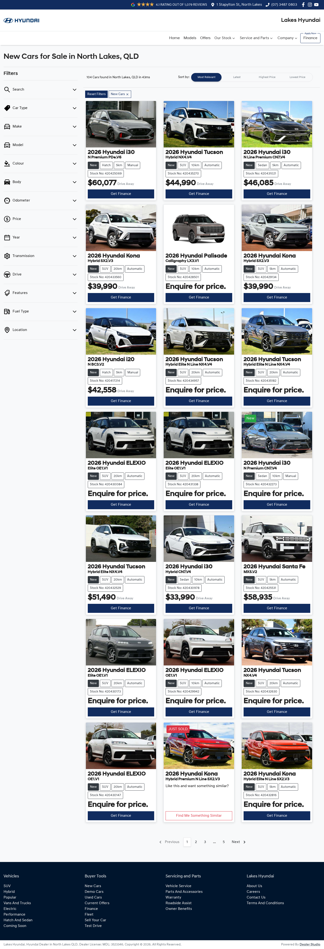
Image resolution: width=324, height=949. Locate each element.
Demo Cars (94, 892)
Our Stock (222, 38)
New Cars (93, 886)
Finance (310, 38)
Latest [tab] (237, 77)
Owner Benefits (179, 909)
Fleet (89, 915)
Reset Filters (96, 94)
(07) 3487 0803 (284, 5)
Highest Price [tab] (267, 77)
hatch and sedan (18, 920)
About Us (254, 886)
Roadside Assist (179, 903)
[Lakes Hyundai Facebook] (304, 4)
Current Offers (97, 903)
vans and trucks (17, 903)
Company (286, 38)
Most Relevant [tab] (206, 77)
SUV (7, 886)
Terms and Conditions (265, 903)
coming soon (15, 926)
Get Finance (121, 194)
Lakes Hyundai (300, 20)
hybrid (9, 892)
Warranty (173, 897)
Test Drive (93, 926)
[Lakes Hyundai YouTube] (317, 4)
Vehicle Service (178, 886)
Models (190, 38)
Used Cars (93, 897)
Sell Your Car (95, 920)
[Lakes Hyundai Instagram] (311, 4)
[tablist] (252, 77)
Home (174, 38)
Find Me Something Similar (199, 816)
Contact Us (256, 897)
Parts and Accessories (184, 892)
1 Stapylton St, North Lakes (239, 5)
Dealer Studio (310, 944)
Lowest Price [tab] (297, 77)
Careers (253, 892)
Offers (205, 38)
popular (10, 897)
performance (14, 915)
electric (10, 909)
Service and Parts (254, 38)
